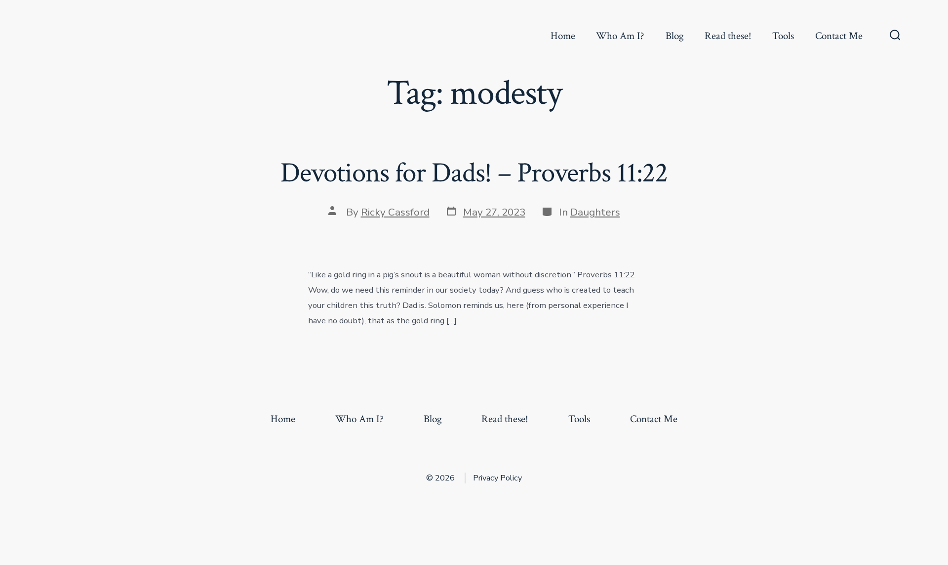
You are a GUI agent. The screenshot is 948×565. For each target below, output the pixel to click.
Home (563, 36)
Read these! (728, 36)
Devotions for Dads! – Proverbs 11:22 (474, 173)
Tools (783, 36)
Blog (675, 36)
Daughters (595, 212)
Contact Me (839, 36)
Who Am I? (620, 36)
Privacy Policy (497, 478)
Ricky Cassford (395, 212)
